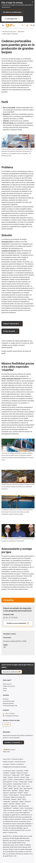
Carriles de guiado (9, 331)
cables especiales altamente (11, 378)
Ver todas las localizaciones (12, 12)
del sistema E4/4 (7, 242)
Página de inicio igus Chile (9, 31)
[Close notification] (33, 2)
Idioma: (10, 749)
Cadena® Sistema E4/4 (11, 324)
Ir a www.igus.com (11, 19)
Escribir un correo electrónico (16, 623)
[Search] (22, 25)
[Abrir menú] (2, 25)
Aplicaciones (21, 31)
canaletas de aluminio (9, 251)
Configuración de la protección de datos (14, 767)
